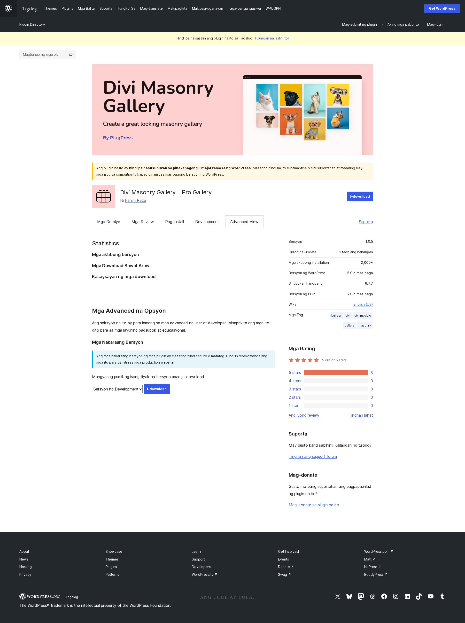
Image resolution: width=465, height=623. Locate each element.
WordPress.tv (204, 574)
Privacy (25, 574)
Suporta (366, 221)
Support (198, 559)
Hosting (25, 567)
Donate (286, 567)
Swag (284, 574)
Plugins (111, 567)
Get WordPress (442, 8)
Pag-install (174, 221)
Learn (196, 551)
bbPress (373, 567)
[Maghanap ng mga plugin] (71, 54)
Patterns (112, 574)
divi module (362, 315)
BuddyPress (376, 574)
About (24, 551)
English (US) (363, 304)
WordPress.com (379, 551)
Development (207, 221)
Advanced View (244, 221)
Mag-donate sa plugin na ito (314, 504)
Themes (112, 559)
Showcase (114, 551)
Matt (370, 559)
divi (347, 315)
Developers (201, 567)
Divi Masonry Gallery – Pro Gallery (166, 192)
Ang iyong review (304, 415)
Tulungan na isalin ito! (271, 38)
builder (336, 315)
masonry (364, 325)
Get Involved (288, 551)
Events (283, 559)
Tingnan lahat (361, 415)
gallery (350, 325)
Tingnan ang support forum (313, 456)
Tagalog (72, 597)
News (23, 559)
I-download (360, 196)
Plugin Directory (32, 24)
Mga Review (143, 221)
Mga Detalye (108, 221)
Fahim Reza (135, 200)
